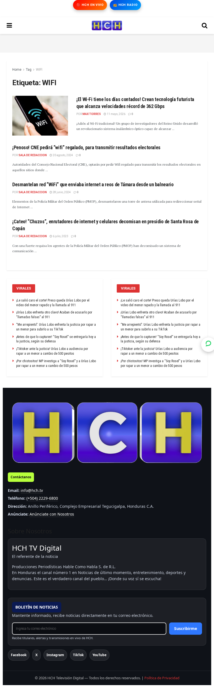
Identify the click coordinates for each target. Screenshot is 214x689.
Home (16, 70)
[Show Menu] (9, 25)
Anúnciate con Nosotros (52, 514)
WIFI (39, 70)
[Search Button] (204, 25)
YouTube (99, 655)
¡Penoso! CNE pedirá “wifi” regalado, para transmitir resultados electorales (86, 147)
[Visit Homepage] (107, 25)
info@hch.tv (32, 490)
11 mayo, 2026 (115, 114)
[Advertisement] (107, 42)
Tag (28, 70)
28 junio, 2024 (61, 192)
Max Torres (91, 114)
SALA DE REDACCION (32, 155)
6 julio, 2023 (60, 236)
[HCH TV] (107, 432)
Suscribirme (185, 628)
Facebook (18, 655)
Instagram (55, 655)
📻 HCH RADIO (125, 5)
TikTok (78, 655)
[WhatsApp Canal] (208, 344)
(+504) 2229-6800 (42, 498)
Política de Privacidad (161, 677)
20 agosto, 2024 (62, 155)
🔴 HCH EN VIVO (89, 5)
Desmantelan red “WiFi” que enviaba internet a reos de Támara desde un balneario (93, 184)
